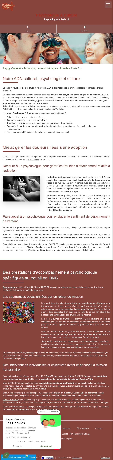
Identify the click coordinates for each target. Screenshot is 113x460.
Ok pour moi (46, 446)
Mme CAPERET (50, 244)
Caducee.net (77, 458)
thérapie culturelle (82, 247)
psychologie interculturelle (29, 244)
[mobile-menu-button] (108, 4)
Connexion (105, 457)
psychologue (33, 159)
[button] (5, 455)
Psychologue (9, 287)
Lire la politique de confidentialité (18, 437)
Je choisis (17, 446)
